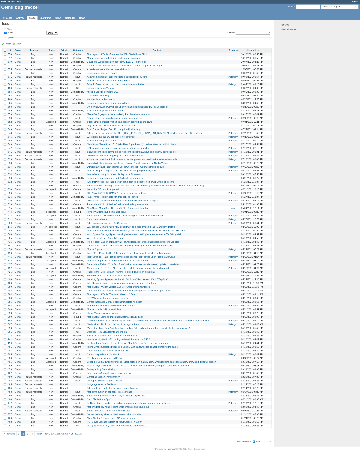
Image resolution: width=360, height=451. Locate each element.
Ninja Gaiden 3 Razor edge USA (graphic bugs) (111, 418)
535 (10, 170)
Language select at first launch (102, 384)
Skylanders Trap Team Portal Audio (105, 110)
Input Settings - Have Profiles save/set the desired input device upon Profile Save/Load (131, 257)
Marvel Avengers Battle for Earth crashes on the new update (117, 260)
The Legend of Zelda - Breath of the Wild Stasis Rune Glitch (117, 54)
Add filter (231, 33)
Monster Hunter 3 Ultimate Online (104, 309)
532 (10, 182)
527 (10, 185)
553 (10, 118)
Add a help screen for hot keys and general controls (113, 388)
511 (10, 219)
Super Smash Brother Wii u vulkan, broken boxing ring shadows (119, 122)
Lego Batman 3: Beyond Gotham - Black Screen (111, 125)
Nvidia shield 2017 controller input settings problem (113, 324)
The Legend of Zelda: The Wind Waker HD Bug (111, 294)
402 (10, 275)
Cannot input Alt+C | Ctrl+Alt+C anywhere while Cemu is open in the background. (128, 268)
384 (10, 294)
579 (10, 62)
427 (10, 264)
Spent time (45, 18)
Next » (39, 433)
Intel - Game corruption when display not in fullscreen (114, 174)
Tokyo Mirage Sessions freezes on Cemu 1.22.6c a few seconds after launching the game (132, 347)
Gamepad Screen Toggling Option (104, 380)
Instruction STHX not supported (103, 189)
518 (10, 204)
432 (10, 268)
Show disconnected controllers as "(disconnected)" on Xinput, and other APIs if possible (131, 152)
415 (10, 242)
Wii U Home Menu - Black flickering (105, 238)
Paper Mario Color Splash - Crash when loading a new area (117, 204)
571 (10, 77)
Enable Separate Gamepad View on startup (109, 410)
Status (10, 33)
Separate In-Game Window (101, 88)
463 (10, 418)
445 (10, 257)
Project (18, 50)
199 (10, 343)
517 (10, 58)
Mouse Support (95, 249)
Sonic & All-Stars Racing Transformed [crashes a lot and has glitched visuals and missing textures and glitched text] (145, 185)
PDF (270, 441)
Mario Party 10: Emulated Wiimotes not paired (110, 305)
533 (10, 178)
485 (10, 384)
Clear (18, 44)
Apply (8, 44)
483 (10, 392)
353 (10, 305)
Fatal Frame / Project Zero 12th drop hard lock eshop (113, 129)
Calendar (70, 18)
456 (10, 253)
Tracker (34, 50)
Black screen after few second (102, 73)
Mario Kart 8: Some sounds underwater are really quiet (114, 317)
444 (10, 212)
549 (10, 129)
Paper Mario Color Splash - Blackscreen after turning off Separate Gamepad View (128, 290)
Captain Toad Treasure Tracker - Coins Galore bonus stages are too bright (124, 65)
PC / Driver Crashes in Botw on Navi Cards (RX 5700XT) (115, 422)
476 (10, 249)
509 (10, 223)
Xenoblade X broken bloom (101, 99)
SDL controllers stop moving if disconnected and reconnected (118, 148)
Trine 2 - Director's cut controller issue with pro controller (115, 84)
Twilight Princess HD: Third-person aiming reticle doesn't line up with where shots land (131, 182)
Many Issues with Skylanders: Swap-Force (108, 80)
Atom (258, 441)
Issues (32, 18)
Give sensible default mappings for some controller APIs (115, 155)
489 (10, 377)
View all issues (288, 29)
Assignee (234, 50)
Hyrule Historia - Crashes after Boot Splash (109, 275)
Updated (251, 50)
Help (19, 1)
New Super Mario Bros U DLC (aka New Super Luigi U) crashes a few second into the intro (133, 144)
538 (10, 163)
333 (10, 313)
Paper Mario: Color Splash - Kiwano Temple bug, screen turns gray (121, 272)
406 (10, 279)
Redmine (171, 449)
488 (10, 380)
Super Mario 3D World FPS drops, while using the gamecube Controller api (125, 215)
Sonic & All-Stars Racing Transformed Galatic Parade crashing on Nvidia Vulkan (127, 163)
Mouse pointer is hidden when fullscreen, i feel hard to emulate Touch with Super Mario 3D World (136, 230)
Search (291, 6)
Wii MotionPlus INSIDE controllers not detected (111, 137)
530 (10, 189)
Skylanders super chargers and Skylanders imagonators (115, 178)
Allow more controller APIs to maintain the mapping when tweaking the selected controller (132, 159)
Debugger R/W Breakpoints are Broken (107, 332)
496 (10, 362)
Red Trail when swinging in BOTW (104, 358)
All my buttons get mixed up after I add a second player (114, 118)
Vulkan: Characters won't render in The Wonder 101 (113, 335)
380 (10, 298)
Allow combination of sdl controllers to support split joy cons (117, 77)
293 (10, 328)
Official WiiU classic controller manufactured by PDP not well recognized (123, 200)
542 (10, 148)
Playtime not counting (98, 95)
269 (10, 317)
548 (10, 133)
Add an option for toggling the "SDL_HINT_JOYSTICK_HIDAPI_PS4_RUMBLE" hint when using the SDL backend (144, 133)
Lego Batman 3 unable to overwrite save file (109, 373)
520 (10, 200)
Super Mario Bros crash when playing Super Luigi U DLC (116, 395)
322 (10, 260)
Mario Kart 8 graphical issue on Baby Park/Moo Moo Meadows (118, 114)
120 (10, 88)
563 (10, 107)
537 (10, 167)
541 (10, 152)
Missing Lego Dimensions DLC (103, 92)
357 (10, 414)
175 (10, 227)
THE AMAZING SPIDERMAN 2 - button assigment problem (116, 193)
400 (10, 283)
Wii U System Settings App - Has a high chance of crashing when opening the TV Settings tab (134, 234)
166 (10, 99)
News (82, 18)
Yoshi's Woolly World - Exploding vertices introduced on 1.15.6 (118, 339)
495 (10, 125)
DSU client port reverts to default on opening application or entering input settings (128, 403)
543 (10, 144)
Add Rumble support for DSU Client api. (107, 223)
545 (10, 140)
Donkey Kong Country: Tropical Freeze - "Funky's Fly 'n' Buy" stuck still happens (127, 343)
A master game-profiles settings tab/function (109, 69)
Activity (20, 18)
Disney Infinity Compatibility (101, 369)
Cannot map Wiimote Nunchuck (103, 354)
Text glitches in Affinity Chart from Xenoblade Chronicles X (116, 425)
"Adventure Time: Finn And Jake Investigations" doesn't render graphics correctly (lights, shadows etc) (138, 328)
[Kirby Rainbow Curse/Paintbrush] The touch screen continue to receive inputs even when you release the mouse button (148, 320)
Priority (65, 50)
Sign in (355, 1)
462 (10, 422)
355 (10, 302)
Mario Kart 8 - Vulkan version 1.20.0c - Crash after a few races (118, 287)
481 (10, 347)
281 (10, 332)
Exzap (233, 208)
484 (10, 388)
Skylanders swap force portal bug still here (108, 103)
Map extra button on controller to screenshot (109, 392)
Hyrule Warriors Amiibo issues (102, 313)
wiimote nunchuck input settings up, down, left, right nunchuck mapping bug (125, 167)
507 (10, 324)
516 (10, 197)
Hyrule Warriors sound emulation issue (107, 212)
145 (10, 320)
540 (10, 155)
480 (10, 399)
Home (3, 1)
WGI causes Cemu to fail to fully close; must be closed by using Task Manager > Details (131, 227)
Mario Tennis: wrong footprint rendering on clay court (113, 58)
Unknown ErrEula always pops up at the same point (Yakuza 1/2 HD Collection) (127, 107)
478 (10, 369)
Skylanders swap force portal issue (104, 140)
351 (10, 245)
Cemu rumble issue (97, 219)
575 (10, 69)
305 (10, 354)
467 (10, 373)
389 (10, 287)
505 (10, 238)
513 (10, 215)
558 (10, 114)
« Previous (9, 433)
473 (10, 407)
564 (10, 103)
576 (10, 54)
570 (10, 80)
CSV (264, 441)
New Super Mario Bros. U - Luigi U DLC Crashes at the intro (117, 208)
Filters (9, 29)
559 (10, 110)
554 (10, 92)
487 (10, 350)
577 (10, 65)
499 (10, 365)
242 (10, 339)
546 (10, 137)
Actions (268, 54)
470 (10, 410)
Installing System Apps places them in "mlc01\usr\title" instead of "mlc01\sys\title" (127, 279)
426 (10, 272)
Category (78, 50)
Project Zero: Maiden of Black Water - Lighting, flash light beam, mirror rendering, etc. (130, 245)
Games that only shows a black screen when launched (114, 414)
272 (10, 335)
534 (10, 174)
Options (10, 37)
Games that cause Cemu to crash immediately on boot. (114, 302)
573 (10, 73)
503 (10, 358)
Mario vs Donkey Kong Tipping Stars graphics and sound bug (118, 407)
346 (10, 309)
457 (10, 425)
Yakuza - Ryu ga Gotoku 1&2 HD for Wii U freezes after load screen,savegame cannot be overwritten (138, 365)
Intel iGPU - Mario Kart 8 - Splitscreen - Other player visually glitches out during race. (129, 253)
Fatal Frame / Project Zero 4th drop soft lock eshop (112, 197)
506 (10, 234)
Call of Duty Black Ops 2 (99, 399)
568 (10, 95)
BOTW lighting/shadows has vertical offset (108, 298)
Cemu (18, 54)
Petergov (233, 77)
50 (76, 433)
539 (10, 159)
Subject (157, 50)
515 (10, 208)
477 (10, 403)
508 (10, 290)
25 (72, 433)
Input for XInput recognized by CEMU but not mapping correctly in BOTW (123, 170)
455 (10, 230)
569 (10, 84)
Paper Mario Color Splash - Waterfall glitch (108, 350)
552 (10, 122)
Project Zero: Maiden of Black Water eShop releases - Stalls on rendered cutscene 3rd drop (133, 242)
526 (10, 193)
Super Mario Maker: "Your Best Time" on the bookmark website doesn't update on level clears (134, 264)
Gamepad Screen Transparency (103, 377)
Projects (12, 1)
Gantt (58, 18)
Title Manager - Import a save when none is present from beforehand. (122, 283)
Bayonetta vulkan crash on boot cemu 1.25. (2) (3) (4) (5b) (116, 62)
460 (10, 395)
